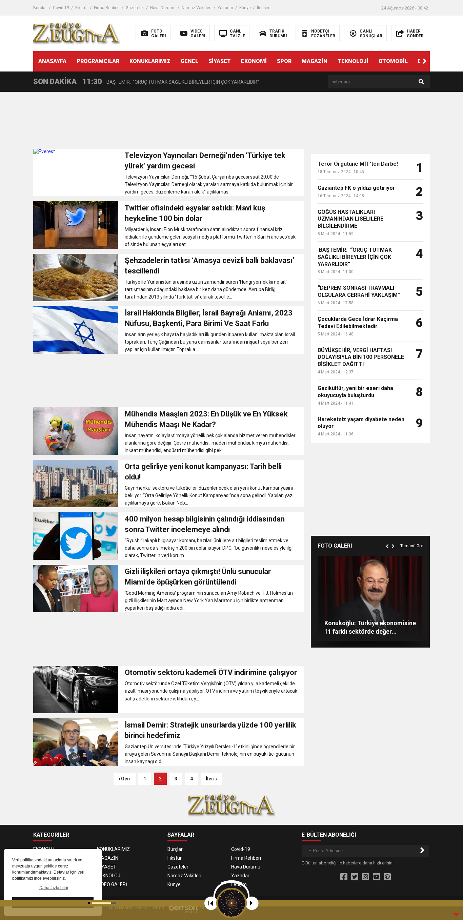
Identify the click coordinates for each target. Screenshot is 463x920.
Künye (245, 7)
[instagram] (365, 877)
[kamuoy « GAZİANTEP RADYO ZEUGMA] (76, 33)
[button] (425, 61)
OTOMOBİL (393, 61)
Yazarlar (225, 7)
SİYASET (219, 61)
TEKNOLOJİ (353, 61)
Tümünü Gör (411, 546)
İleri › (211, 778)
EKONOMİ (254, 61)
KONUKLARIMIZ (149, 61)
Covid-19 (61, 7)
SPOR (284, 61)
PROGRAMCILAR (98, 61)
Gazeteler (135, 7)
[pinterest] (387, 877)
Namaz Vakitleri (197, 7)
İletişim (263, 7)
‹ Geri (124, 778)
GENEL (189, 61)
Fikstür (81, 7)
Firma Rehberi (107, 7)
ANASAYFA (52, 61)
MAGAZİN (314, 61)
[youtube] (376, 877)
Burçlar (40, 7)
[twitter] (354, 877)
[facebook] (343, 877)
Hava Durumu (163, 7)
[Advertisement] (168, 122)
